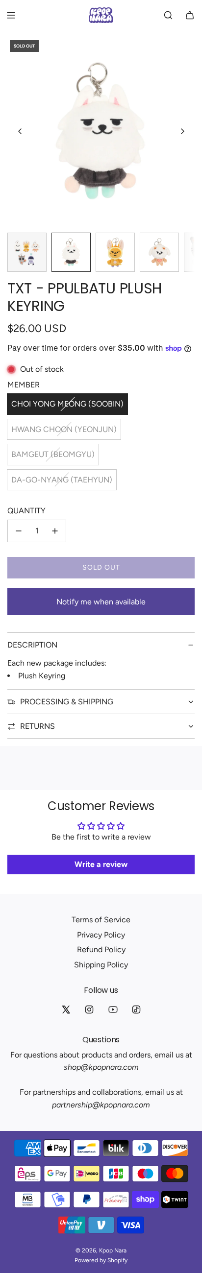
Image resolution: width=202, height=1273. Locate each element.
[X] (65, 1009)
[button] (20, 131)
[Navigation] (11, 15)
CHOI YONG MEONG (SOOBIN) (67, 403)
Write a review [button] (101, 864)
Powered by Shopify (101, 1260)
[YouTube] (113, 1009)
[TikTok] (136, 1009)
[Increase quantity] (55, 531)
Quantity (26, 510)
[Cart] (190, 15)
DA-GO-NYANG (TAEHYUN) (61, 479)
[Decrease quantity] (18, 531)
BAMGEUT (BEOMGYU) (53, 454)
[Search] (168, 15)
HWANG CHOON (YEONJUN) (64, 429)
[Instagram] (89, 1009)
